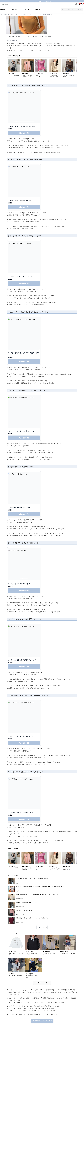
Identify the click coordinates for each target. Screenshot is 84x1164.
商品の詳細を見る (24, 133)
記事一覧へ (43, 927)
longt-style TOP (5, 14)
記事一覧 (37, 9)
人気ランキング (28, 9)
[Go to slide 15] (28, 121)
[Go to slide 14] (27, 121)
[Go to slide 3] (16, 121)
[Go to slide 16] (29, 121)
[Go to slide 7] (20, 121)
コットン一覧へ (43, 983)
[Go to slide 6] (19, 121)
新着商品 (2, 9)
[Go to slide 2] (15, 121)
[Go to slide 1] (14, 121)
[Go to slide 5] (18, 121)
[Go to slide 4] (17, 121)
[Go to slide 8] (21, 121)
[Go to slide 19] (32, 121)
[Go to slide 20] (33, 121)
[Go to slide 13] (26, 121)
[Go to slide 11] (24, 121)
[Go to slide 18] (31, 121)
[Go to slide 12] (25, 121)
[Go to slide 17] (30, 121)
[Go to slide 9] (22, 121)
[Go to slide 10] (23, 121)
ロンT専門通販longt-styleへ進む (41, 1021)
